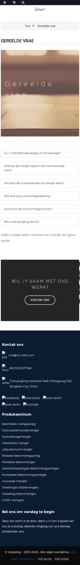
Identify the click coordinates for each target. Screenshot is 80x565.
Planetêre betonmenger (18, 462)
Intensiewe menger (15, 443)
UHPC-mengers (13, 500)
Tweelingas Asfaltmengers (20, 487)
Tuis (27, 26)
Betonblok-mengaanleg (18, 424)
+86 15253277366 (20, 368)
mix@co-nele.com (21, 355)
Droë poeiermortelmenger (20, 430)
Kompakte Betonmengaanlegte (24, 474)
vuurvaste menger (14, 481)
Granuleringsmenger (16, 436)
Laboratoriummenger (17, 449)
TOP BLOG (45, 559)
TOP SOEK (62, 559)
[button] (40, 300)
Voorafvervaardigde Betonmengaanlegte (30, 468)
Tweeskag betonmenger (19, 493)
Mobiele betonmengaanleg (21, 455)
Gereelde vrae (47, 26)
